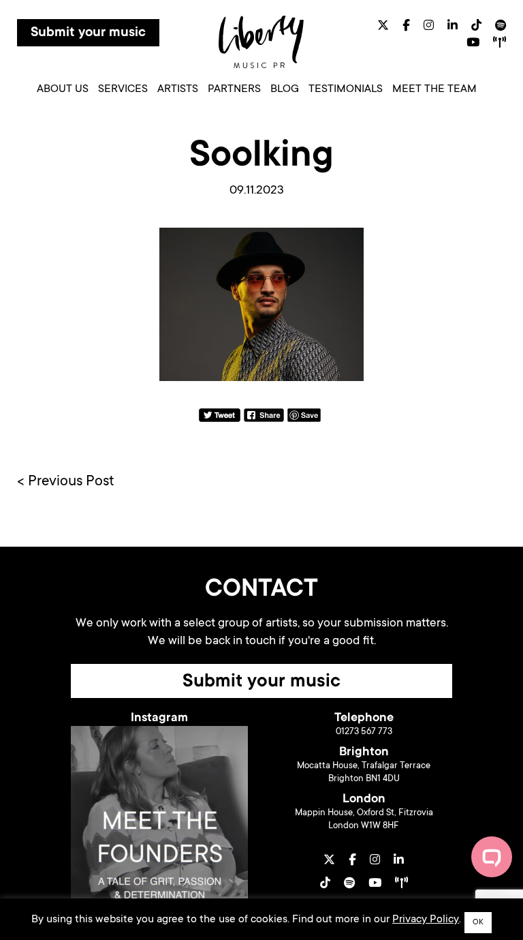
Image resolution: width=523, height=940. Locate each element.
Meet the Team (434, 89)
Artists (177, 89)
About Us (63, 89)
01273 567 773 (364, 732)
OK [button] (478, 922)
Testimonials (345, 89)
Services (123, 89)
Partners (234, 89)
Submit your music (88, 33)
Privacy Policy (425, 919)
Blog (284, 89)
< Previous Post (65, 482)
